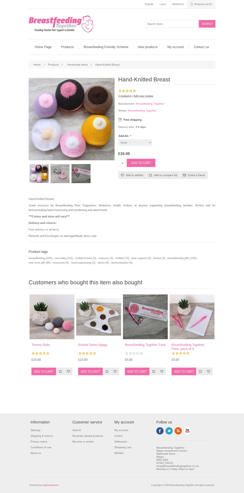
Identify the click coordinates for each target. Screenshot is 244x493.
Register (149, 4)
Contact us (201, 47)
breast (157, 258)
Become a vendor (83, 441)
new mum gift (37, 262)
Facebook (160, 430)
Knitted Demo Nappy (93, 345)
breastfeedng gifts (178, 258)
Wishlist (119, 453)
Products (67, 47)
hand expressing (81, 262)
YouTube (187, 430)
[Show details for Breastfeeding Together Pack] (145, 316)
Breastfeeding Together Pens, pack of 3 (188, 346)
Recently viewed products (87, 435)
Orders (118, 435)
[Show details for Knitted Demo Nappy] (98, 316)
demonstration (119, 262)
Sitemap (35, 430)
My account (175, 47)
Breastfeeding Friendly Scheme (106, 47)
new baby (60, 258)
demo (101, 262)
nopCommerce (51, 485)
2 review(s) (125, 95)
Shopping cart (122, 447)
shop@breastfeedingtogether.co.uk (177, 465)
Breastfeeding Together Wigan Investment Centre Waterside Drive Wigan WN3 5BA (171, 453)
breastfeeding (37, 258)
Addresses (120, 441)
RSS (178, 430)
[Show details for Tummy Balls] (52, 316)
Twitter (169, 430)
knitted (120, 258)
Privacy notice (38, 441)
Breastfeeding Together (150, 103)
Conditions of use (40, 447)
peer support (139, 258)
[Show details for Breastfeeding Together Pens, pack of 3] (192, 316)
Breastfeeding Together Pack (145, 345)
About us (35, 453)
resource (103, 258)
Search (76, 430)
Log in (163, 4)
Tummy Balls (40, 345)
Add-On (124, 135)
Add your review (143, 95)
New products (148, 47)
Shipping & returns (41, 435)
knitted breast (83, 258)
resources (59, 262)
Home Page (43, 47)
